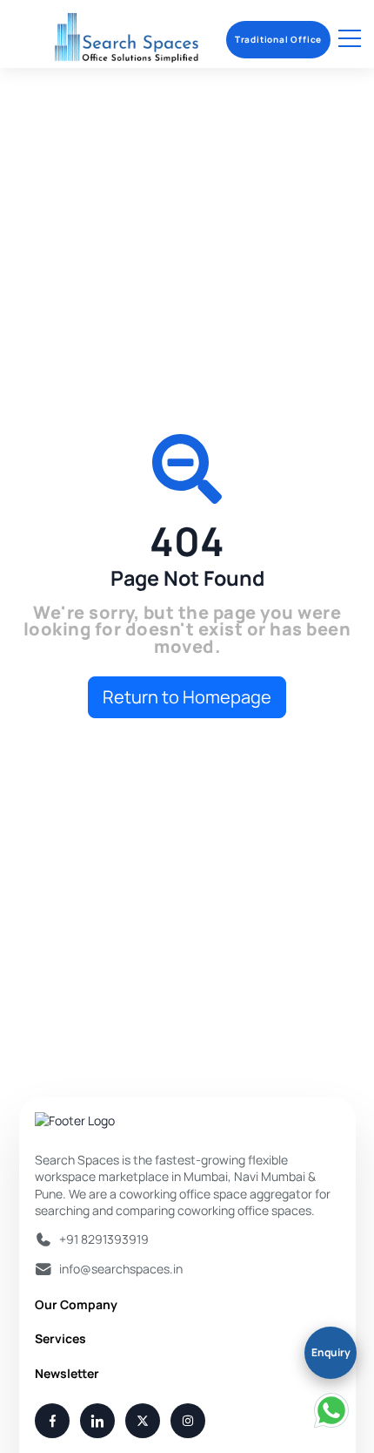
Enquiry (331, 1352)
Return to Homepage (187, 697)
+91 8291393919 (104, 1239)
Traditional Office (278, 39)
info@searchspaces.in (121, 1268)
